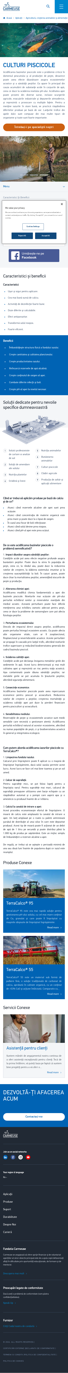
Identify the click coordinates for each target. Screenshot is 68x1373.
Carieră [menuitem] (7, 1232)
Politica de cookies (13, 1361)
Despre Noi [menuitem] (9, 1224)
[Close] (61, 204)
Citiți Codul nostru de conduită (18, 1326)
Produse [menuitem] (8, 1202)
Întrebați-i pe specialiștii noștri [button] (34, 127)
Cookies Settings (33, 226)
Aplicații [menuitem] (7, 1194)
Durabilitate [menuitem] (10, 1217)
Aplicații (18, 18)
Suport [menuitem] (7, 1209)
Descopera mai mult (13, 1273)
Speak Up (8, 1303)
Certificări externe (13, 1348)
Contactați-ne (34, 1116)
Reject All (22, 236)
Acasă (9, 18)
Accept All (46, 236)
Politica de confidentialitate (40, 1355)
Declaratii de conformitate (40, 1348)
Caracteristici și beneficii (16, 197)
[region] (34, 222)
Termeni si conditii (13, 1355)
